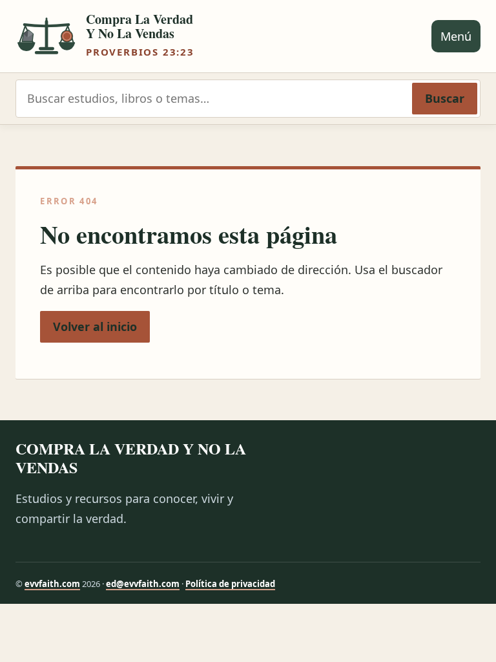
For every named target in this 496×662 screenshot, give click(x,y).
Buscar (444, 98)
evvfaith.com (52, 584)
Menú (455, 36)
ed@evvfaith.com (143, 584)
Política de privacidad (230, 584)
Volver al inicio (95, 326)
